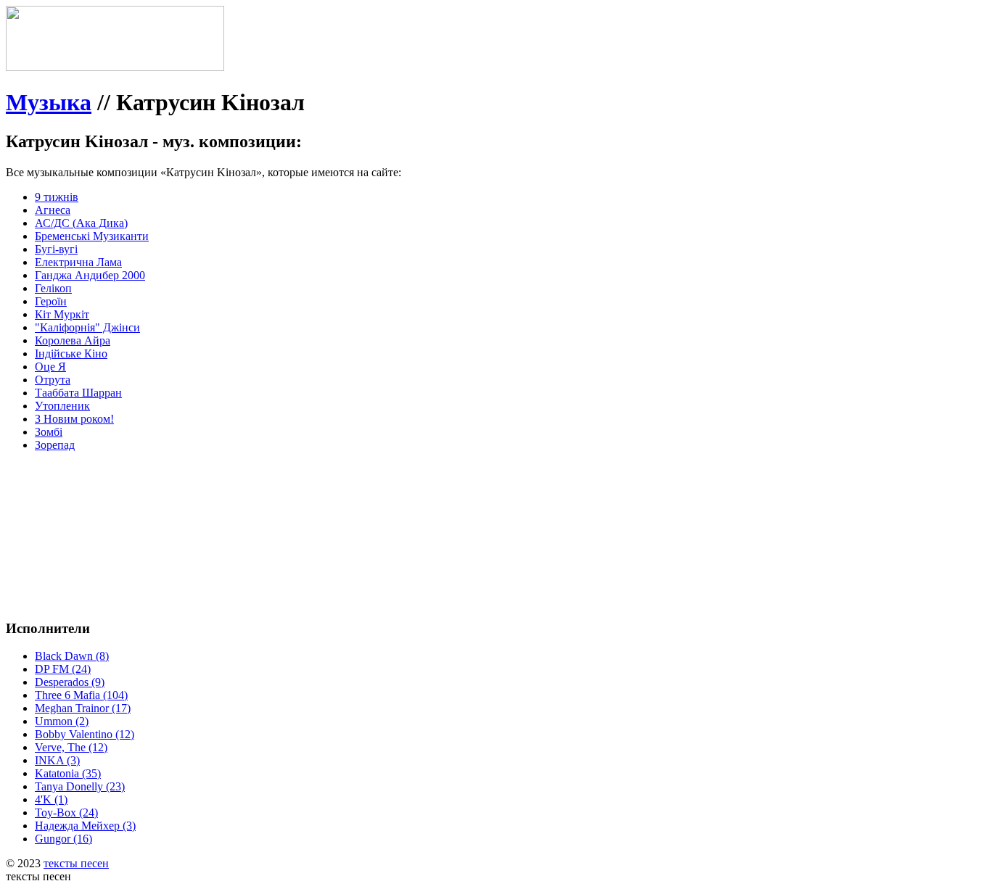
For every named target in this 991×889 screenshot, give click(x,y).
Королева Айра (72, 340)
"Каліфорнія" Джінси (87, 327)
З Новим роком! (74, 419)
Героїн (51, 301)
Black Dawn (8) (72, 656)
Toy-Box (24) (66, 812)
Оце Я (50, 366)
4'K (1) (51, 799)
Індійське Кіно (71, 353)
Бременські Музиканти (92, 236)
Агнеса (52, 210)
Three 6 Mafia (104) (81, 695)
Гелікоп (53, 288)
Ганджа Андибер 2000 (90, 275)
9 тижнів (56, 197)
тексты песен (76, 863)
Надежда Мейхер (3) (85, 825)
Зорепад (55, 445)
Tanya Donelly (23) (80, 786)
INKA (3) (57, 760)
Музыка (48, 102)
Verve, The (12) (71, 747)
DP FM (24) (63, 669)
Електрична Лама (78, 262)
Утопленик (62, 406)
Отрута (52, 379)
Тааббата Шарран (78, 392)
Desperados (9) (69, 682)
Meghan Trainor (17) (83, 708)
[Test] (115, 67)
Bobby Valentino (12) (84, 734)
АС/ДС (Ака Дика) (81, 223)
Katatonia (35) (68, 773)
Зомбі (48, 432)
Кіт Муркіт (62, 314)
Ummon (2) (62, 721)
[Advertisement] (223, 496)
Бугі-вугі (56, 249)
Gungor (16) (63, 838)
